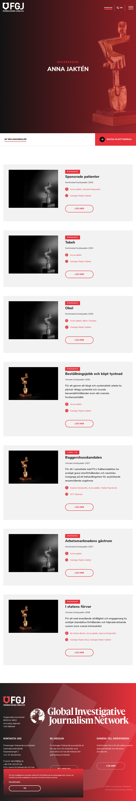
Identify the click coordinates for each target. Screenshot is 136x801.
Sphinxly (118, 786)
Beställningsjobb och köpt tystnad (93, 373)
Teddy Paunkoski (109, 487)
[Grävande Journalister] (13, 8)
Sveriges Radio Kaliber (80, 195)
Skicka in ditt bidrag (119, 139)
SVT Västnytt (76, 494)
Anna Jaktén (76, 189)
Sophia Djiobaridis (78, 487)
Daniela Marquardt (91, 189)
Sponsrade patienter (82, 176)
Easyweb (109, 789)
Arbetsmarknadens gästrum (88, 540)
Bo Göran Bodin (77, 633)
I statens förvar (78, 606)
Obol (69, 308)
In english (108, 8)
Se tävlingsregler (15, 139)
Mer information (14, 782)
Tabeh (70, 242)
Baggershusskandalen (83, 457)
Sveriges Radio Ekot (79, 639)
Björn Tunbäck (89, 320)
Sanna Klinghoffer (107, 633)
